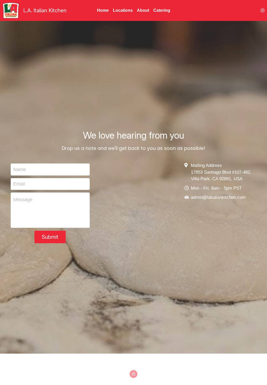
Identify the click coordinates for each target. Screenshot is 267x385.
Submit (50, 226)
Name (19, 158)
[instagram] (133, 353)
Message (22, 189)
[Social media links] (262, 10)
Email (19, 173)
